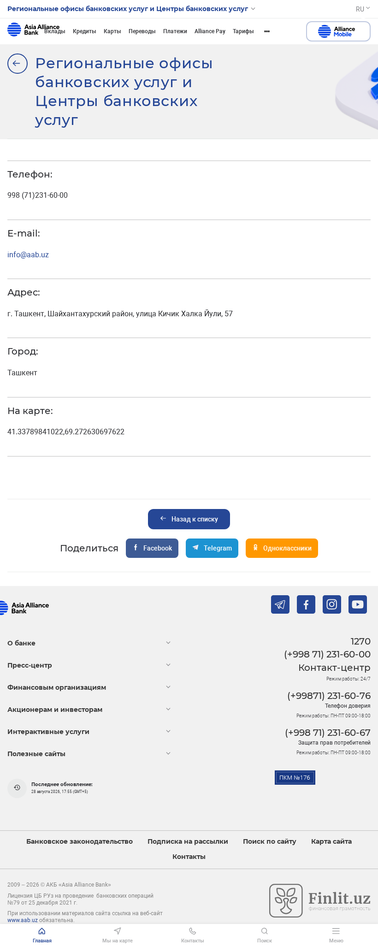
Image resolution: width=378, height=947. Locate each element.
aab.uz (33, 31)
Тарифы (243, 31)
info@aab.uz (28, 254)
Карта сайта (331, 842)
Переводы (142, 31)
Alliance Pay (210, 31)
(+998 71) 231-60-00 (327, 654)
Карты (112, 31)
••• (267, 31)
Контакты (189, 857)
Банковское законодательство (79, 842)
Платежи (175, 31)
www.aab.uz (22, 920)
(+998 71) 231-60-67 (328, 732)
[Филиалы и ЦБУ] (17, 63)
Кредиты (84, 31)
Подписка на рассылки (188, 842)
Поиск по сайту (269, 842)
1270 (361, 641)
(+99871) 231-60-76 (329, 695)
